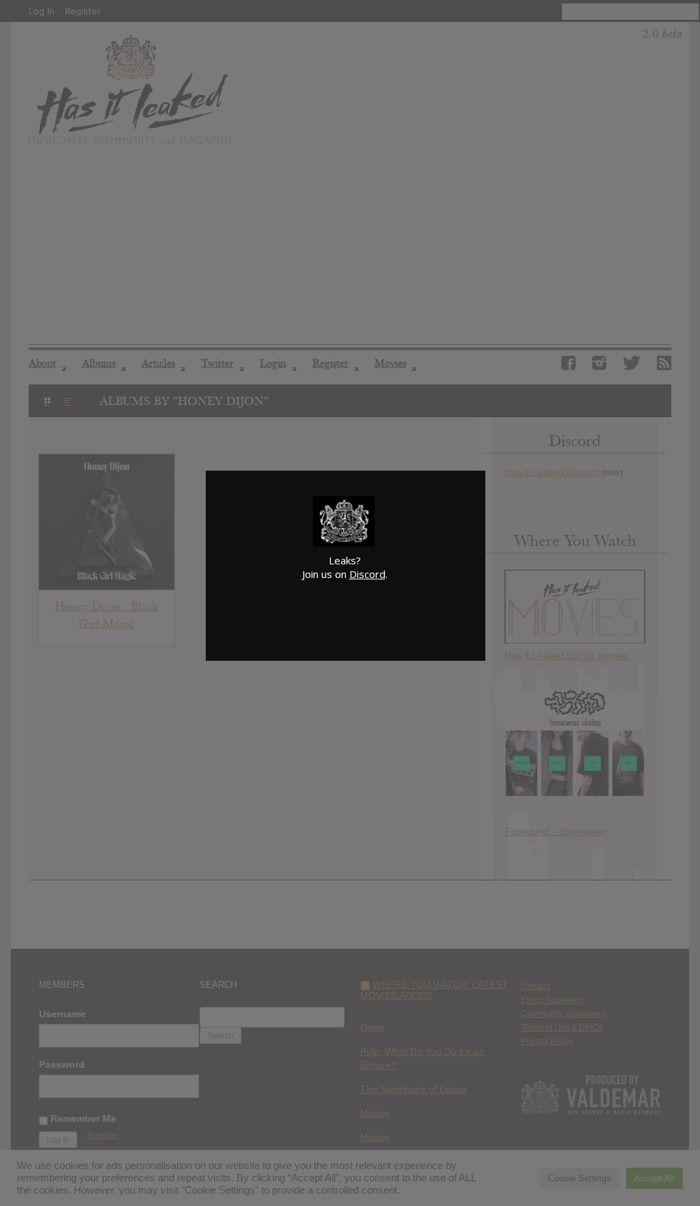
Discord (367, 574)
